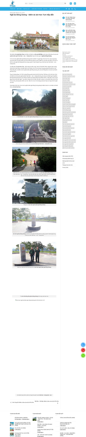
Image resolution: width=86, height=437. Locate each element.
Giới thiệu (19, 8)
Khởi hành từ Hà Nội (37, 8)
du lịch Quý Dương (66, 92)
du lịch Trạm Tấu (66, 100)
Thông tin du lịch (66, 165)
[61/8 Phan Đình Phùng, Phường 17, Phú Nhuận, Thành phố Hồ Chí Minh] (66, 8)
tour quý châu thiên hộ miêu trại (69, 141)
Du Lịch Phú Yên (66, 88)
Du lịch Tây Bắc (72, 104)
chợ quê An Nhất (66, 80)
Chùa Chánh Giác (66, 78)
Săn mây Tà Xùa (66, 118)
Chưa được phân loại (67, 158)
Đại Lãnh (71, 145)
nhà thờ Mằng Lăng (66, 110)
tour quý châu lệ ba (66, 137)
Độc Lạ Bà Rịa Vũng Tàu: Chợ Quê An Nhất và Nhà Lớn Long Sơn (71, 31)
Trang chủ (12, 8)
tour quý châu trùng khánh (68, 143)
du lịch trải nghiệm (66, 102)
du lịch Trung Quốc (66, 98)
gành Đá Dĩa (72, 106)
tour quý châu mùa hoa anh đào (69, 139)
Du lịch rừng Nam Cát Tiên (68, 94)
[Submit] (65, 3)
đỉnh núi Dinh (71, 147)
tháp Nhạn (65, 122)
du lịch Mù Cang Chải (67, 86)
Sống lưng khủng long (67, 120)
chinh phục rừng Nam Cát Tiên (68, 76)
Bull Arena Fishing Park (67, 74)
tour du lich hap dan (67, 126)
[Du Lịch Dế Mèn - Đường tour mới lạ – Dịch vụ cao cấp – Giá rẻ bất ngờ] (16, 3)
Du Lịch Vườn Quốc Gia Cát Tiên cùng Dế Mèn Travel (70, 38)
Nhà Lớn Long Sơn (66, 108)
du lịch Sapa (65, 96)
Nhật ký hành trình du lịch (15, 12)
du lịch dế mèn (65, 84)
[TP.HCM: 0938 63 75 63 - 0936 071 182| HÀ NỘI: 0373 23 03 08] (75, 8)
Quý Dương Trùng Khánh (67, 114)
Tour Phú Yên (65, 135)
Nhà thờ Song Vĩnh (66, 112)
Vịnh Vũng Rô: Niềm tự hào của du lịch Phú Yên (23, 402)
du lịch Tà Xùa (65, 104)
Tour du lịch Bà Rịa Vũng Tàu (68, 128)
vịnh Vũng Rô (65, 145)
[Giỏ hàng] (75, 3)
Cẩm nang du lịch (66, 156)
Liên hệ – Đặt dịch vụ (54, 8)
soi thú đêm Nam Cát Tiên (68, 116)
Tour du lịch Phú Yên (66, 130)
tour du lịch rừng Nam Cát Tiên (69, 131)
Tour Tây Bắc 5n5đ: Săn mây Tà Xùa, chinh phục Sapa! (71, 25)
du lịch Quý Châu (66, 90)
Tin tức (45, 8)
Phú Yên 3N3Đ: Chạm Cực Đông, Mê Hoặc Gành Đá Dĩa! (70, 18)
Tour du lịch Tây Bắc (67, 134)
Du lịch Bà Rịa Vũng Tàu (67, 82)
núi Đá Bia (73, 112)
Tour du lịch (26, 8)
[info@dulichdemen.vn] (69, 8)
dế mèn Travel (65, 106)
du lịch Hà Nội (72, 84)
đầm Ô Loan (65, 147)
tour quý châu (71, 135)
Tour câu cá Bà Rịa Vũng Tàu (68, 124)
